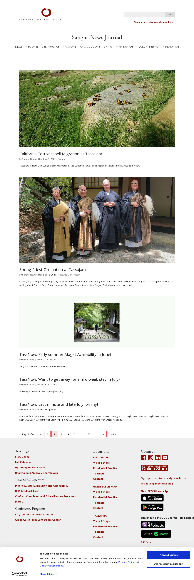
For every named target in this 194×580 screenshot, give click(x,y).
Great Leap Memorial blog (157, 483)
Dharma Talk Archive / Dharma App (36, 473)
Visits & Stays (101, 462)
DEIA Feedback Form (27, 491)
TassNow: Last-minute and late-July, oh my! (58, 404)
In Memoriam (170, 47)
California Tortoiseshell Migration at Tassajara (60, 153)
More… (19, 501)
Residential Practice (105, 468)
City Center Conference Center (34, 514)
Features (32, 47)
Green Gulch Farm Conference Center (38, 519)
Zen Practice (50, 47)
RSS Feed (146, 542)
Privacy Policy (126, 562)
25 (89, 434)
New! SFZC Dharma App (155, 491)
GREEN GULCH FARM (105, 486)
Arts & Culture (90, 47)
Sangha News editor (32, 159)
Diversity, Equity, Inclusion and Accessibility (41, 485)
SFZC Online (22, 457)
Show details (47, 574)
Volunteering (148, 47)
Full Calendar (23, 462)
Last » (113, 434)
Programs (69, 47)
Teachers (98, 473)
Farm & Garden (125, 47)
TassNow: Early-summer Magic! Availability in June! (65, 354)
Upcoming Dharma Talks (30, 467)
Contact (98, 479)
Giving (108, 47)
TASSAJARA (100, 515)
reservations (28, 359)
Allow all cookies (169, 555)
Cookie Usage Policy (51, 565)
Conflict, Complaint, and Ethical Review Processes (45, 496)
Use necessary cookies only (168, 563)
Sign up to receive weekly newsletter (154, 22)
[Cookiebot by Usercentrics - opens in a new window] (19, 574)
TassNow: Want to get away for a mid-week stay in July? (69, 379)
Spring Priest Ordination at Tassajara (52, 269)
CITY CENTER (101, 457)
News (18, 47)
